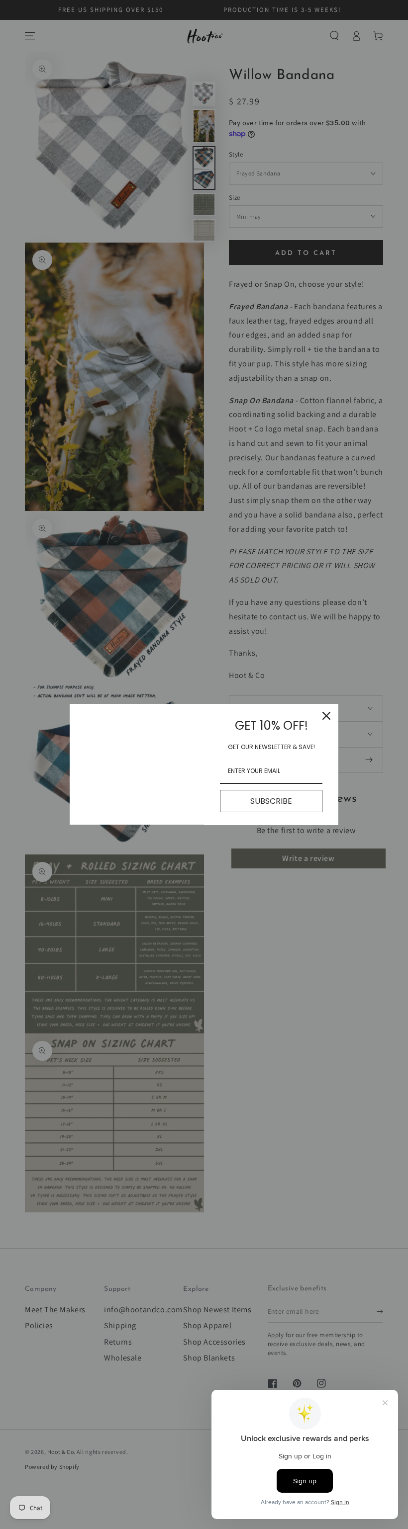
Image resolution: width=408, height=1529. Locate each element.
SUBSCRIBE (271, 801)
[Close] (326, 716)
